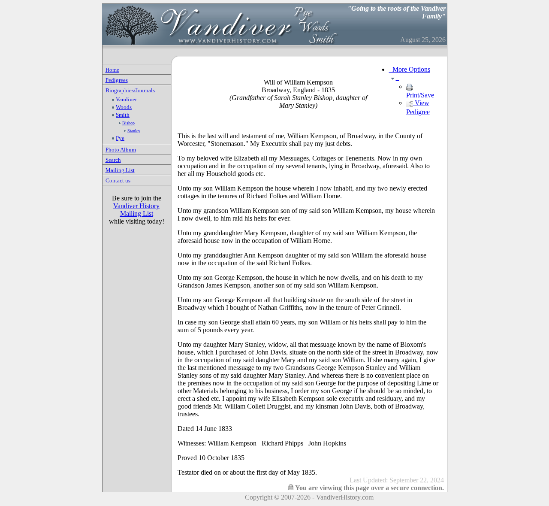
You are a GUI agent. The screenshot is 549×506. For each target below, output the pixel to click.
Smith (123, 115)
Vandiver (126, 99)
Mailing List (120, 170)
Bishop (128, 123)
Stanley (133, 130)
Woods (124, 107)
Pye (120, 138)
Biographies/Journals (130, 90)
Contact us (118, 180)
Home (112, 70)
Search (113, 160)
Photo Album (121, 149)
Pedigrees (117, 80)
